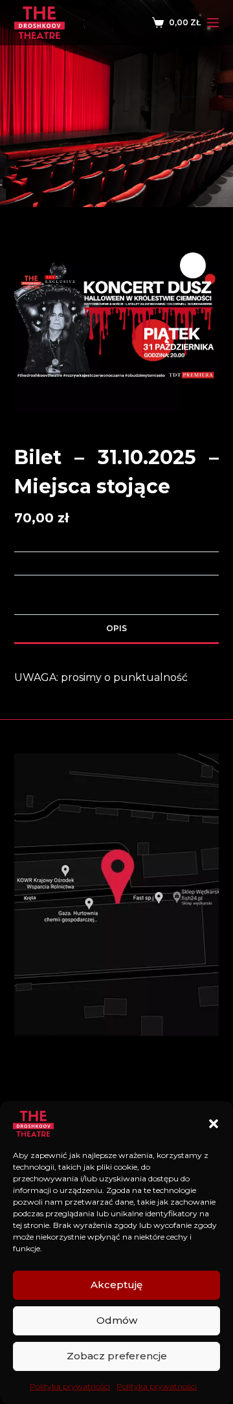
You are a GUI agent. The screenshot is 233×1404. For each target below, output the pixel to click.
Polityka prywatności (70, 1386)
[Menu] (213, 22)
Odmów (116, 1320)
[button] (213, 1123)
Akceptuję (116, 1284)
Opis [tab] (116, 628)
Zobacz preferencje (117, 1356)
